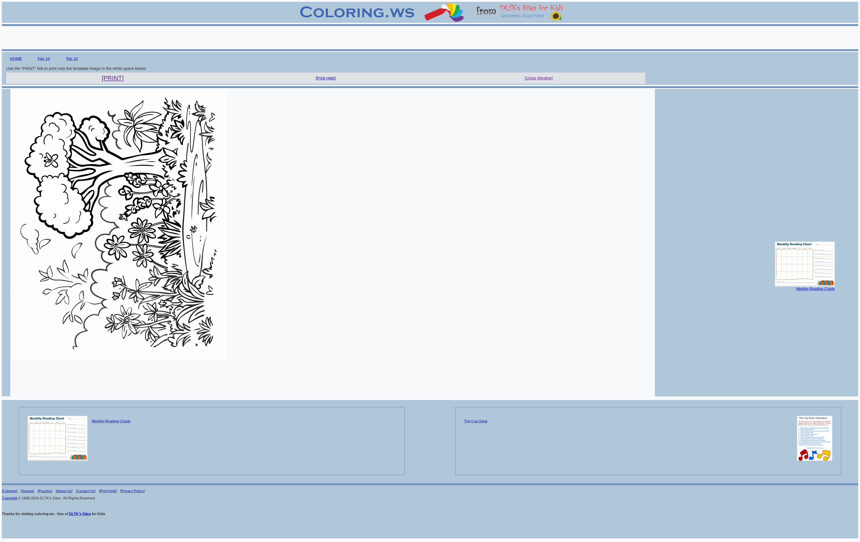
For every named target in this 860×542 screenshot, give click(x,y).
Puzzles (45, 491)
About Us (64, 491)
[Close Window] (539, 78)
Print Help (108, 491)
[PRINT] (113, 78)
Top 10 (72, 58)
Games (27, 491)
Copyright (9, 498)
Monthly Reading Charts (815, 289)
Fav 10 (44, 58)
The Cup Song (475, 421)
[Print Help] (326, 78)
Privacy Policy (132, 491)
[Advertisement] (430, 37)
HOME (16, 58)
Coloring (9, 491)
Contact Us (86, 491)
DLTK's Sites (80, 514)
